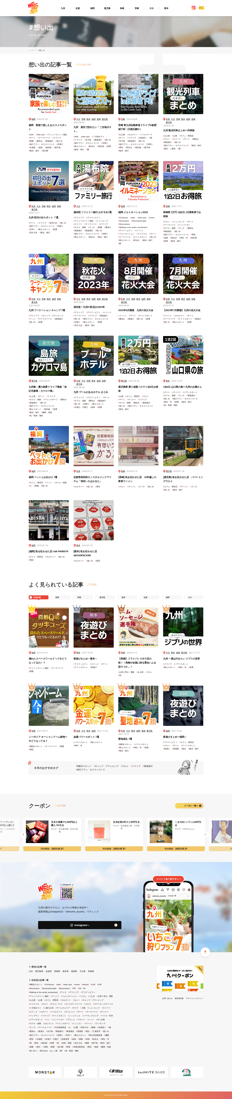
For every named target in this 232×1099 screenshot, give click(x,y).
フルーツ (81, 1020)
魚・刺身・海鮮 (36, 416)
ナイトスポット (140, 237)
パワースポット (190, 392)
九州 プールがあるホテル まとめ (91, 392)
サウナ (75, 1008)
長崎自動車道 (78, 1047)
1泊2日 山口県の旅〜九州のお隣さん (182, 387)
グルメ (166, 139)
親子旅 (57, 147)
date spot (40, 134)
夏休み (39, 141)
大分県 (82, 971)
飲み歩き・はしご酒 (48, 1051)
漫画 (80, 1039)
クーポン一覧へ (191, 805)
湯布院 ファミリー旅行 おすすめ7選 (93, 212)
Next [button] (205, 834)
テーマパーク (44, 138)
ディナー (131, 399)
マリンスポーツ (50, 399)
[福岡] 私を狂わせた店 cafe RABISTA (48, 551)
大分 (151, 8)
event (151, 218)
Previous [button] (23, 834)
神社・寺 (183, 238)
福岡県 (74, 971)
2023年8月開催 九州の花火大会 (135, 310)
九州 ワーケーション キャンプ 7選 (47, 310)
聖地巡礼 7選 (125, 739)
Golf (93, 984)
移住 (36, 1043)
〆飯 (83, 1008)
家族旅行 (49, 141)
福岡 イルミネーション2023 (133, 212)
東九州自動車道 (95, 1035)
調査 (31, 671)
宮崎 (137, 8)
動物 (31, 141)
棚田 (106, 1035)
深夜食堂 (65, 1039)
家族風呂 (88, 230)
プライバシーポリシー (194, 998)
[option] (52, 834)
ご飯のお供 (48, 1008)
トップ (31, 50)
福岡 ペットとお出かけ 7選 (43, 477)
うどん (82, 996)
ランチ (91, 227)
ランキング (100, 1023)
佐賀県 (49, 971)
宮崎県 (91, 971)
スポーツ (43, 1012)
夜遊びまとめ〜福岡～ (175, 737)
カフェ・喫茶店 (186, 136)
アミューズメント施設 (57, 134)
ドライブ (56, 138)
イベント (139, 230)
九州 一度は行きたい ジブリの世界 (181, 658)
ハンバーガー (184, 225)
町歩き (91, 146)
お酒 (174, 136)
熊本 (166, 8)
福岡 (92, 8)
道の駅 (44, 151)
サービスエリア (63, 1008)
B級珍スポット (35, 746)
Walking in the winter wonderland (132, 227)
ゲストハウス (56, 1004)
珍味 (87, 1039)
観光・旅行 (34, 151)
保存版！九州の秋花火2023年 (89, 307)
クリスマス (142, 234)
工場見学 (96, 1031)
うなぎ (91, 996)
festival (85, 984)
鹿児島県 (39, 971)
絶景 (108, 146)
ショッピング (102, 221)
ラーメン (131, 487)
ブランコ (70, 1020)
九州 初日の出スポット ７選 (43, 217)
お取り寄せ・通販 (126, 672)
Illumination (123, 221)
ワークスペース (45, 319)
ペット (32, 319)
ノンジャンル (74, 1016)
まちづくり (48, 1023)
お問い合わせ (167, 998)
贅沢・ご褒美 (169, 149)
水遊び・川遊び (81, 407)
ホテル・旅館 (80, 227)
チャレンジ (69, 1012)
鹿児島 (107, 8)
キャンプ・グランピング (52, 316)
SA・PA (81, 988)
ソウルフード (146, 134)
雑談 (96, 1047)
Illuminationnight (138, 221)
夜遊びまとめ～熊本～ (85, 658)
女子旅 (87, 140)
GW (99, 984)
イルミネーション (126, 234)
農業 (52, 1047)
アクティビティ (93, 218)
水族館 (32, 147)
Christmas (123, 218)
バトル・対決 (107, 1016)
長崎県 (57, 971)
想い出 (59, 141)
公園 (75, 1027)
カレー (76, 1000)
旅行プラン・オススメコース (41, 144)
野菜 (68, 1047)
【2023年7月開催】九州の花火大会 (181, 310)
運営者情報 (179, 998)
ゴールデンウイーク (73, 1004)
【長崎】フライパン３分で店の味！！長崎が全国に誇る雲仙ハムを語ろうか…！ (137, 662)
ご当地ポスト (98, 137)
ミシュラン (77, 1023)
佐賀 (78, 8)
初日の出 (53, 223)
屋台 (183, 749)
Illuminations (124, 224)
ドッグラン (34, 1016)
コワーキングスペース (103, 1004)
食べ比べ (33, 1051)
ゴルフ (87, 1004)
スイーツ (176, 139)
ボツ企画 (100, 1020)
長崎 (122, 8)
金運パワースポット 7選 (86, 737)
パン (47, 1020)
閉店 (31, 560)
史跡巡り (142, 138)
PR (74, 988)
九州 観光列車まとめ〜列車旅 (179, 130)
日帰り (60, 144)
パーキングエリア (90, 1016)
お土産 (121, 134)
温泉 (40, 147)
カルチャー (132, 134)
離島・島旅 (46, 412)
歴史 (120, 147)
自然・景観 (66, 1043)
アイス (63, 992)
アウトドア (79, 218)
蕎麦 (86, 1043)
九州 (63, 8)
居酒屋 (175, 749)
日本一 (32, 229)
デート (32, 138)
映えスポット (80, 146)
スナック (94, 664)
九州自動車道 (60, 1027)
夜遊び (130, 319)
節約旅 (48, 147)
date (31, 134)
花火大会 (33, 232)
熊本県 (66, 971)
